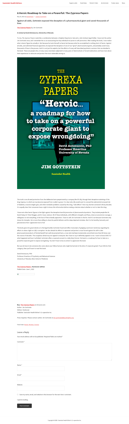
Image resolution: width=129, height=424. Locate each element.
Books (26, 324)
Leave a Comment (41, 16)
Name (19, 365)
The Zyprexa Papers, (24, 267)
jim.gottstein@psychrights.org (64, 318)
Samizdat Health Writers (12, 3)
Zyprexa (36, 324)
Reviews (31, 324)
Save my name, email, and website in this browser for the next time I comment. (45, 395)
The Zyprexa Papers (24, 28)
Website (19, 385)
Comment (21, 342)
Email (19, 375)
